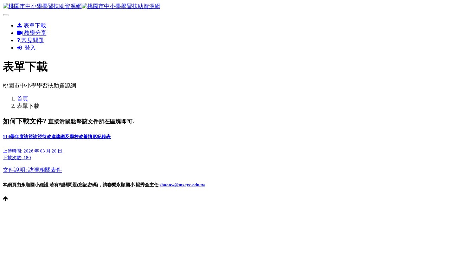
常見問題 (32, 40)
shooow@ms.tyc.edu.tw (182, 184)
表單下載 (34, 25)
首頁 (22, 99)
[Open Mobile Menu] (5, 15)
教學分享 (34, 33)
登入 (29, 48)
